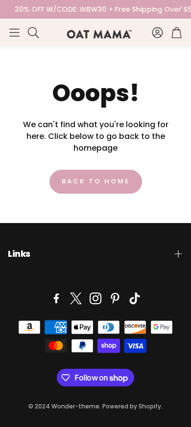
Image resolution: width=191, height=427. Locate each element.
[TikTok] (135, 298)
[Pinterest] (115, 298)
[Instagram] (95, 298)
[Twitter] (76, 298)
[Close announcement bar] (181, 7)
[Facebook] (56, 298)
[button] (14, 32)
